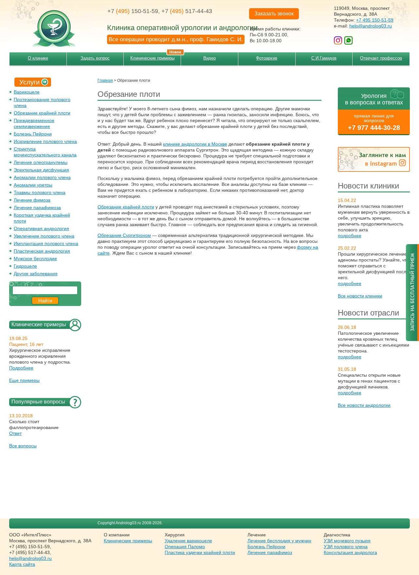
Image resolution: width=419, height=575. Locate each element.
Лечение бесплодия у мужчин (279, 540)
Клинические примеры (152, 58)
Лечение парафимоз (269, 552)
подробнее (349, 235)
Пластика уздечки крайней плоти (200, 552)
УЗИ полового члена (346, 546)
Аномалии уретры (33, 185)
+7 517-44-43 (186, 11)
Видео (209, 58)
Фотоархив (266, 58)
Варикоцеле (27, 92)
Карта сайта (22, 564)
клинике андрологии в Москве (195, 144)
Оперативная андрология (41, 228)
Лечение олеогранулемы (40, 162)
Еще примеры (24, 380)
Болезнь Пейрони (33, 133)
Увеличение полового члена (44, 236)
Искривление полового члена (45, 141)
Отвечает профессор (381, 58)
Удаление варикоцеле (188, 540)
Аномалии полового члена (42, 177)
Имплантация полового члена (46, 243)
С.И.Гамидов (324, 58)
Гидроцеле (25, 266)
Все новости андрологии (364, 405)
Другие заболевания (36, 273)
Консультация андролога (350, 552)
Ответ (15, 433)
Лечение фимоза (32, 200)
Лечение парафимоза (37, 207)
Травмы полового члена (39, 192)
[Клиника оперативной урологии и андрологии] (50, 24)
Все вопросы (23, 445)
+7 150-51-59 (132, 11)
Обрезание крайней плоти (42, 113)
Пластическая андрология (42, 251)
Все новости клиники (360, 295)
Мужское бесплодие (35, 258)
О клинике (38, 58)
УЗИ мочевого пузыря (347, 540)
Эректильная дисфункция (41, 169)
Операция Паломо (185, 546)
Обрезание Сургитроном (124, 235)
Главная (105, 80)
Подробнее (21, 367)
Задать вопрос (95, 58)
